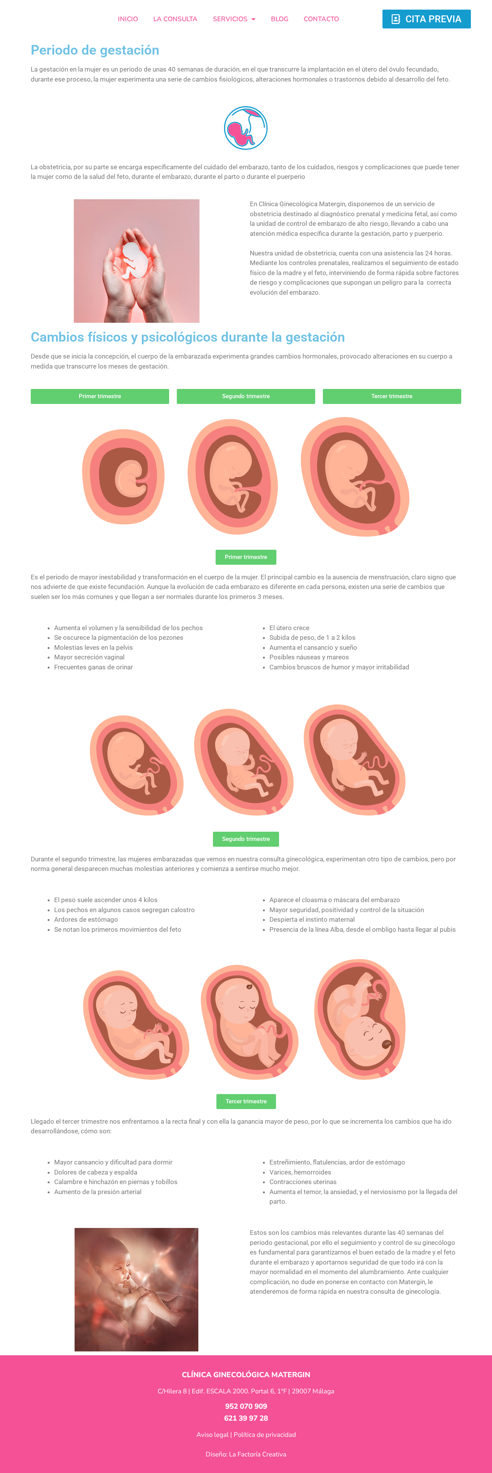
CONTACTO (321, 19)
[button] (246, 557)
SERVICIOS (230, 19)
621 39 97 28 (246, 1418)
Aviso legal (212, 1434)
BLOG (279, 19)
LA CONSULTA (175, 19)
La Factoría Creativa (257, 1454)
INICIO (128, 19)
